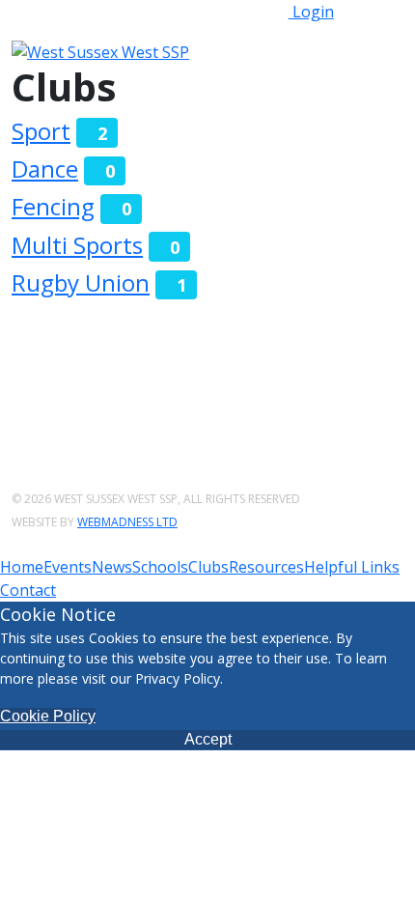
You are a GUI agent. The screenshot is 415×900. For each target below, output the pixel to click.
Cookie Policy (48, 716)
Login (311, 11)
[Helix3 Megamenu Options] (346, 50)
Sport (41, 131)
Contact (28, 590)
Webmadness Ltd (127, 522)
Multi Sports (77, 245)
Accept (208, 739)
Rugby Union (81, 282)
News (112, 566)
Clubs (208, 566)
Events (67, 566)
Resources (266, 566)
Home (21, 566)
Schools (160, 566)
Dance (45, 168)
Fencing (53, 206)
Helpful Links (352, 566)
